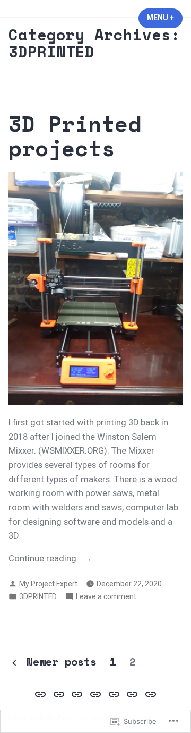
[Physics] (132, 694)
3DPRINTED (38, 596)
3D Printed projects (74, 136)
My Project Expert (48, 583)
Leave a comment (106, 597)
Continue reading (43, 559)
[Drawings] (59, 694)
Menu (165, 17)
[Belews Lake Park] (149, 694)
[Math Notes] (95, 694)
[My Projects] (114, 694)
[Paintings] (77, 694)
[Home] (41, 694)
